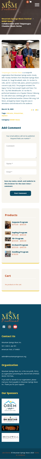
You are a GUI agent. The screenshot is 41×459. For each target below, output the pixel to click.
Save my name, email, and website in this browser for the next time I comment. (19, 183)
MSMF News (15, 120)
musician (19, 113)
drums (10, 113)
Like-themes (6, 453)
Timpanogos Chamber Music (12, 73)
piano (5, 116)
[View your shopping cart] (30, 1)
